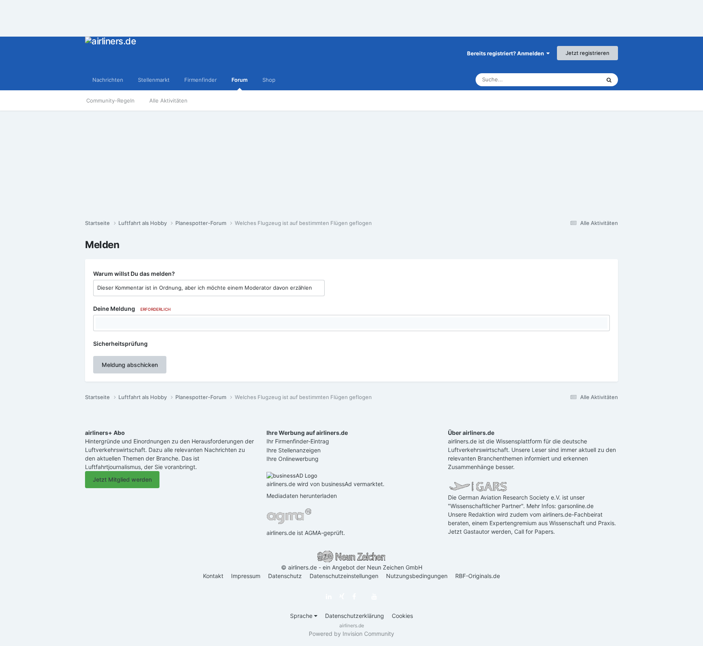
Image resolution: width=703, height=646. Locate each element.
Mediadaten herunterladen (301, 495)
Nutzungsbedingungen (417, 575)
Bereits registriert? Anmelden (506, 53)
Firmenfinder (200, 79)
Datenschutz (285, 575)
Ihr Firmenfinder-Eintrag (297, 441)
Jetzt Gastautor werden (479, 531)
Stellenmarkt (154, 79)
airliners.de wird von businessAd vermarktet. (325, 483)
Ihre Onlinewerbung (292, 458)
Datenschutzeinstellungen (344, 575)
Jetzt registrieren (587, 53)
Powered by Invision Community (351, 633)
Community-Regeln (110, 100)
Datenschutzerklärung (354, 615)
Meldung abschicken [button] (130, 364)
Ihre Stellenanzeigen (293, 450)
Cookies (402, 615)
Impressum (245, 575)
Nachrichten (107, 79)
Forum (239, 79)
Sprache (302, 615)
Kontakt (213, 575)
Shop (268, 79)
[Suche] (609, 79)
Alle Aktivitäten (168, 100)
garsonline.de (576, 505)
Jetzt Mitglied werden (122, 479)
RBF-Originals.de (477, 575)
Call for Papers (533, 531)
